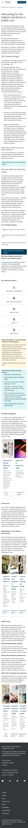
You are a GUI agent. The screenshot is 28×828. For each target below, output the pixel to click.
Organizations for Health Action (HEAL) (12, 262)
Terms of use (6, 801)
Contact (4, 792)
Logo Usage (5, 813)
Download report (20, 493)
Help (3, 798)
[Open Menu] (2, 2)
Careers (4, 795)
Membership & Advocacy (8, 7)
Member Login (21, 2)
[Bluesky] (2, 781)
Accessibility (5, 807)
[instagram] (10, 781)
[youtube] (24, 781)
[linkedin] (17, 781)
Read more (6, 735)
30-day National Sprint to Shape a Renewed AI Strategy (15, 399)
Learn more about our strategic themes (13, 252)
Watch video (6, 493)
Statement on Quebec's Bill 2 (12, 374)
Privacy (4, 804)
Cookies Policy (6, 810)
